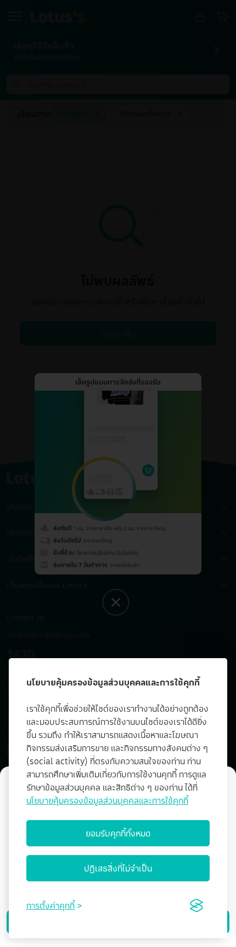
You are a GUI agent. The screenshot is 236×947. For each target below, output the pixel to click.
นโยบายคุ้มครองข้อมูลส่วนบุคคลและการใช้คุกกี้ (107, 800)
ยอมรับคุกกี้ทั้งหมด (118, 833)
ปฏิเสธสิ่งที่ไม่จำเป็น (118, 868)
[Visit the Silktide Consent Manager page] (196, 905)
